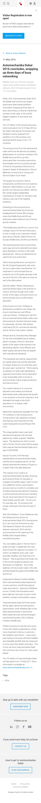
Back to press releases (16, 53)
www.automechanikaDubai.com (16, 667)
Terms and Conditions (20, 787)
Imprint (13, 784)
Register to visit (13, 36)
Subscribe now (20, 706)
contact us (20, 746)
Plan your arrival (20, 770)
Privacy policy (25, 784)
